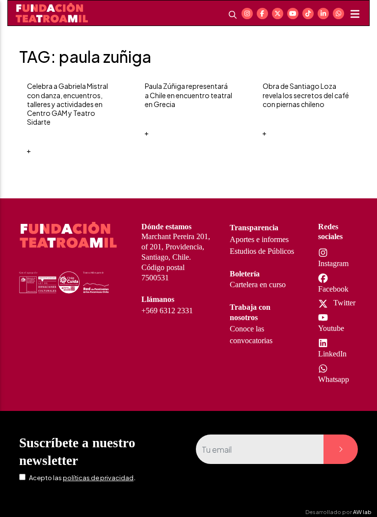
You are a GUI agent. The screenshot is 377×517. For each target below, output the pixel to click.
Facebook (333, 289)
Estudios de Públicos (262, 251)
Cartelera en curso (258, 284)
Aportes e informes (259, 239)
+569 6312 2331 (167, 310)
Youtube (331, 328)
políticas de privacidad (98, 478)
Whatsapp (333, 379)
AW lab (362, 511)
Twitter (343, 303)
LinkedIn (332, 354)
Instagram (333, 263)
